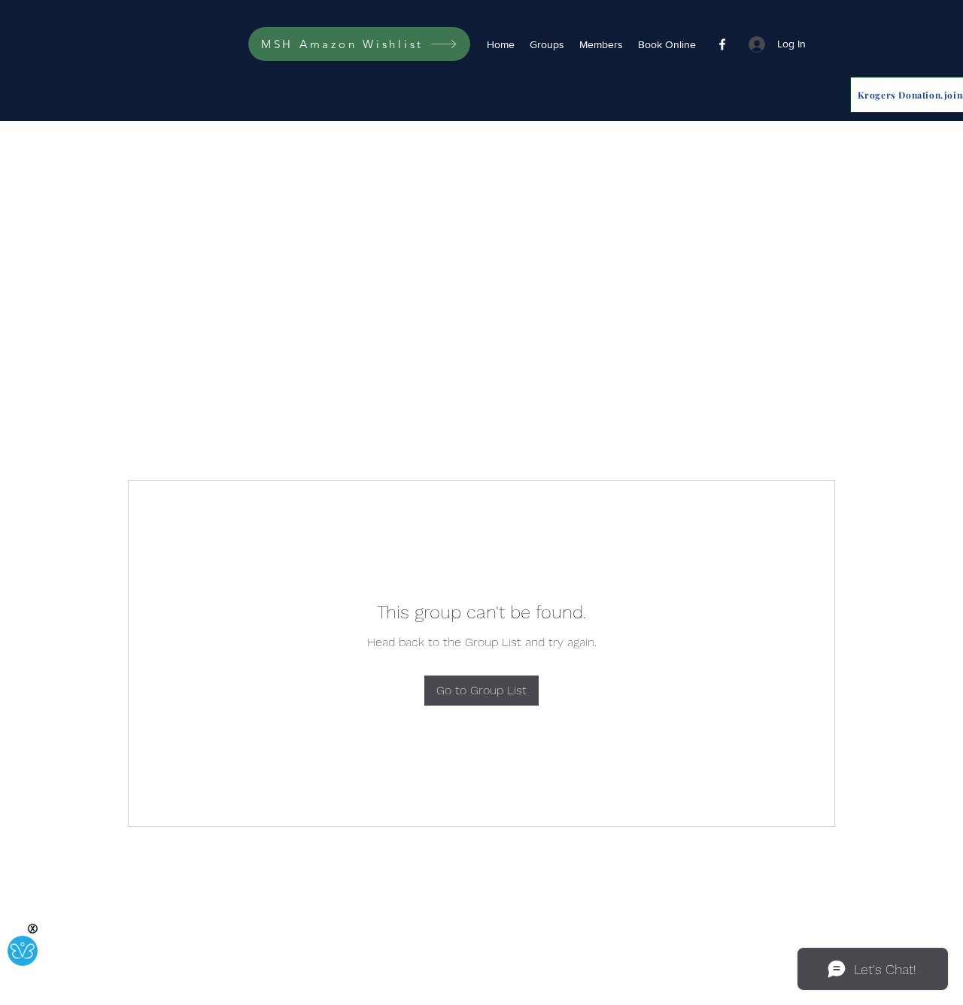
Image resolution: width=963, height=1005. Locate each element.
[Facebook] (722, 44)
